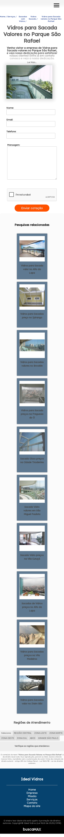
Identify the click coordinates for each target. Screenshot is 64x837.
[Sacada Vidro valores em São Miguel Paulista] (32, 489)
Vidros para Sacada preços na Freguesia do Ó (32, 414)
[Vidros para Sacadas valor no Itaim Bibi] (32, 683)
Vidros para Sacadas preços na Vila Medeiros (32, 655)
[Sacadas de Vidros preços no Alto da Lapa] (32, 586)
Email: (10, 119)
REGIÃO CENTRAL (23, 733)
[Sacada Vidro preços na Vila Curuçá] (32, 538)
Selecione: (6, 733)
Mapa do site (32, 806)
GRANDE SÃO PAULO (48, 738)
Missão (32, 796)
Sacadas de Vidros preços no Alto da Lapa (32, 607)
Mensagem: (14, 144)
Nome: (10, 107)
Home (32, 789)
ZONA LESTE (40, 733)
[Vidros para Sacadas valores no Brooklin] (32, 345)
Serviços (32, 799)
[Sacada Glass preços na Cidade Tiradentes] (32, 441)
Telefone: (11, 131)
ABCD (32, 738)
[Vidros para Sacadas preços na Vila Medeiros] (32, 634)
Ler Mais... (32, 62)
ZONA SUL (22, 738)
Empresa (32, 792)
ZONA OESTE (7, 738)
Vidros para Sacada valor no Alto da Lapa (32, 269)
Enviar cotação (32, 208)
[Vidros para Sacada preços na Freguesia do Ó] (32, 393)
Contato (32, 802)
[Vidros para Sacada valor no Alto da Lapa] (32, 248)
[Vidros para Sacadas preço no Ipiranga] (32, 296)
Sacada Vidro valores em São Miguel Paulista (32, 510)
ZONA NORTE (56, 733)
